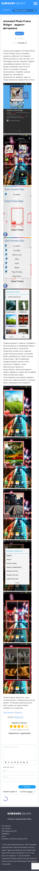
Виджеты (6, 10)
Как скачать (6, 828)
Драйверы (6, 833)
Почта (5, 777)
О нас (4, 836)
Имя (5, 771)
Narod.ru (18, 712)
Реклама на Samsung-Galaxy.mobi (15, 839)
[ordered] (17, 762)
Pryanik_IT (18, 717)
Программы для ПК (9, 831)
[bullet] (20, 762)
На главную (6, 826)
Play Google (8, 712)
